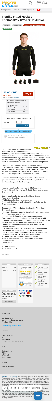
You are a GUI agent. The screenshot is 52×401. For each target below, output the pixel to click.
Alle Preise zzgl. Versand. (9, 376)
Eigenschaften (9, 246)
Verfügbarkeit (7, 318)
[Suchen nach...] (30, 3)
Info (15, 10)
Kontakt (5, 337)
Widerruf (5, 355)
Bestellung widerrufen (11, 326)
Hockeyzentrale (8, 367)
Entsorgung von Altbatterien (13, 341)
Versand (16, 97)
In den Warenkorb (22, 126)
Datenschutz (7, 351)
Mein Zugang (27, 10)
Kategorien (5, 10)
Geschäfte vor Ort (9, 335)
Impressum (6, 357)
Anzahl (6, 122)
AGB (4, 353)
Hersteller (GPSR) (11, 248)
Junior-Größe (9, 119)
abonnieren (9, 301)
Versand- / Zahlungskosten (12, 320)
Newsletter (6, 339)
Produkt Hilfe (7, 322)
